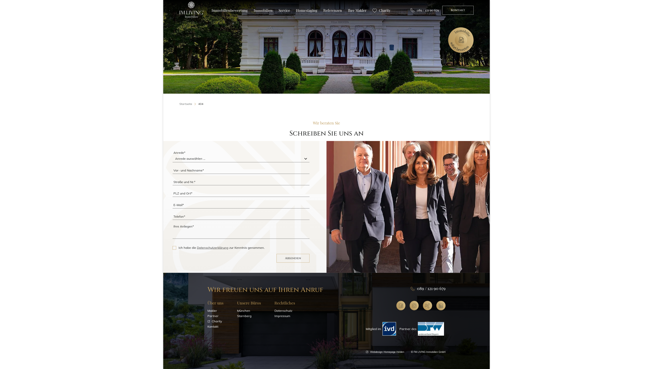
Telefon (179, 216)
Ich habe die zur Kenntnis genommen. (222, 248)
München (243, 311)
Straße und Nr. (184, 182)
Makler (212, 311)
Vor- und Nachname (188, 170)
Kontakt (458, 10)
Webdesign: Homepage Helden (387, 351)
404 (200, 104)
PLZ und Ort (182, 193)
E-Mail (178, 205)
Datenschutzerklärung (212, 248)
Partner (213, 316)
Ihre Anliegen (183, 226)
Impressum (282, 316)
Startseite (185, 104)
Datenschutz (283, 311)
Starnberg (244, 316)
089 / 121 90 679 (428, 10)
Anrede (179, 153)
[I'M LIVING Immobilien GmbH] (191, 10)
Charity (217, 321)
